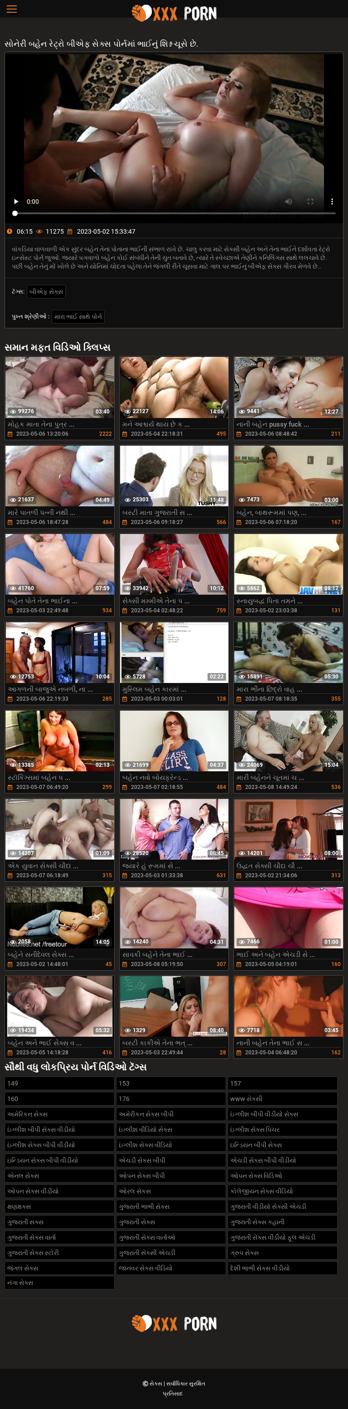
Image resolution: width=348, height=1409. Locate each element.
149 (12, 1083)
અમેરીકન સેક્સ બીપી (146, 1114)
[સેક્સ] (174, 20)
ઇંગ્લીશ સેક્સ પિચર (255, 1129)
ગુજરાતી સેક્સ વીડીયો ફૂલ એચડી (272, 1237)
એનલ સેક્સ (23, 1175)
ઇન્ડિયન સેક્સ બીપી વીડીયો (42, 1160)
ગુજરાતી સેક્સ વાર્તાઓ (147, 1237)
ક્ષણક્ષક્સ (19, 1206)
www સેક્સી (246, 1098)
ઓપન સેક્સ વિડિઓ (256, 1175)
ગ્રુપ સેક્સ (244, 1252)
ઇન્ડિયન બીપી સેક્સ (256, 1145)
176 (124, 1098)
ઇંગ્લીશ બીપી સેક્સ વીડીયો (41, 1129)
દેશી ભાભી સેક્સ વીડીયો (260, 1268)
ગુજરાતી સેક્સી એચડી (147, 1252)
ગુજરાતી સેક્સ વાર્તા (31, 1237)
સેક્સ (157, 1383)
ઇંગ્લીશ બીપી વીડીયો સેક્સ (264, 1114)
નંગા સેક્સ (20, 1282)
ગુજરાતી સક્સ (25, 1222)
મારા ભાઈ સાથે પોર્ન (78, 316)
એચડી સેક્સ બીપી (142, 1160)
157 (235, 1083)
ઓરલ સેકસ (135, 1191)
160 (12, 1098)
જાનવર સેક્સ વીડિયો (146, 1268)
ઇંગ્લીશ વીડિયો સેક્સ (145, 1129)
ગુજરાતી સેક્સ (137, 1222)
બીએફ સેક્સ (46, 291)
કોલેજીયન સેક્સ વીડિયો (261, 1191)
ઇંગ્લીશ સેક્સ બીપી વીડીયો (41, 1145)
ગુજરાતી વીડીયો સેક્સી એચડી (268, 1206)
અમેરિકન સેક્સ (27, 1114)
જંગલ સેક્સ (22, 1268)
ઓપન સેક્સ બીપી (142, 1175)
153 (124, 1083)
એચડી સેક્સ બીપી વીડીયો (263, 1160)
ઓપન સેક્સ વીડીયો (33, 1191)
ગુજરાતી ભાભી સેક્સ (144, 1206)
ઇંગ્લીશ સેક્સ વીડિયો (145, 1145)
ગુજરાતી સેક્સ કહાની (257, 1222)
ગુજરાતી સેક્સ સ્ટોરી (33, 1252)
